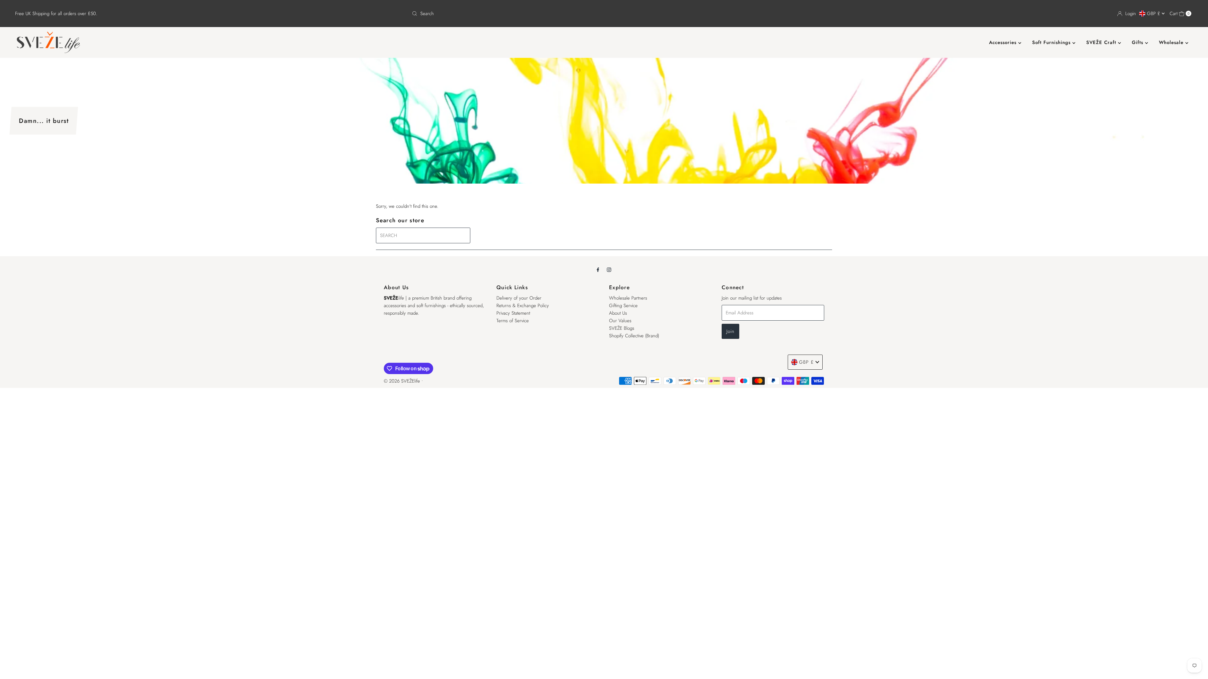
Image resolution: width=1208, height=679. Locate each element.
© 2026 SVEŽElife (402, 381)
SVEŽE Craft (1102, 42)
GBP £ (1154, 13)
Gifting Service (623, 305)
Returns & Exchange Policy (522, 305)
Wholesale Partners (628, 298)
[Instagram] (609, 269)
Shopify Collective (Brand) (634, 335)
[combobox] (603, 13)
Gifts (1138, 42)
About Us (618, 313)
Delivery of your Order (518, 298)
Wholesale (1172, 42)
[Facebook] (598, 269)
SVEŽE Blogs (621, 328)
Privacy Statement (513, 313)
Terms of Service (512, 320)
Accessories (1003, 42)
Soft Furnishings (1052, 42)
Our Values (620, 320)
